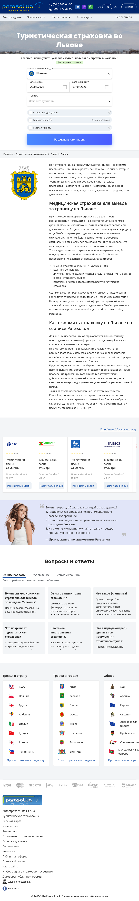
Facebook (13, 888)
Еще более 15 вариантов (116, 429)
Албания (24, 714)
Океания (125, 714)
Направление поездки (41, 68)
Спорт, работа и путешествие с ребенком (31, 580)
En (115, 7)
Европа (124, 705)
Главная (8, 154)
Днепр (73, 723)
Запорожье (76, 742)
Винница (75, 751)
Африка (125, 696)
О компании (11, 846)
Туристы (34, 95)
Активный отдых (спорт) (45, 112)
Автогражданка (12, 17)
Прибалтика (127, 733)
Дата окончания (80, 81)
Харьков (75, 696)
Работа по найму (42, 127)
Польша (24, 696)
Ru (107, 7)
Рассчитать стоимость (69, 139)
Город (54, 154)
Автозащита (84, 17)
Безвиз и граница (68, 575)
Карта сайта (10, 866)
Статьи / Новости (14, 861)
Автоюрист (10, 831)
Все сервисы (123, 17)
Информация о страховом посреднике (28, 871)
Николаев (76, 733)
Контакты (9, 851)
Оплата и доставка (15, 841)
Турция (23, 733)
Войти (129, 7)
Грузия (23, 705)
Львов (74, 705)
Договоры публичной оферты (22, 876)
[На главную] (22, 800)
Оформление (41, 575)
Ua (99, 7)
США (22, 686)
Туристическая (61, 17)
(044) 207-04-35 (62, 4)
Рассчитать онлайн (18, 485)
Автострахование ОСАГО (19, 811)
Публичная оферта (15, 856)
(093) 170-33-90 (62, 9)
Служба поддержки (19, 881)
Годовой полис (41, 119)
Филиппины (26, 751)
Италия (23, 723)
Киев (73, 686)
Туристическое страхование (31, 154)
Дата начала (36, 81)
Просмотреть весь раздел (24, 760)
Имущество (10, 826)
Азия (123, 686)
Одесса (74, 714)
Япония (23, 742)
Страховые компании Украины (23, 836)
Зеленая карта (36, 17)
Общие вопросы (14, 575)
